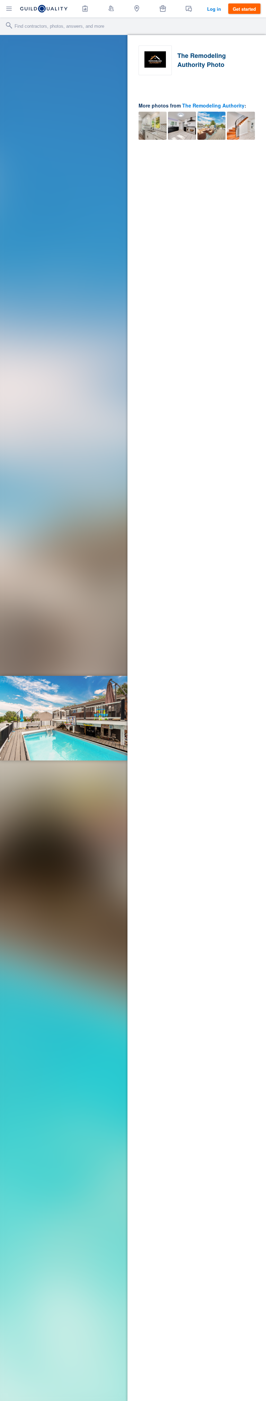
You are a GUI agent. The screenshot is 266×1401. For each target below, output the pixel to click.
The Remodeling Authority (213, 105)
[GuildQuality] (44, 8)
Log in (214, 9)
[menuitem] (85, 8)
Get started (244, 9)
